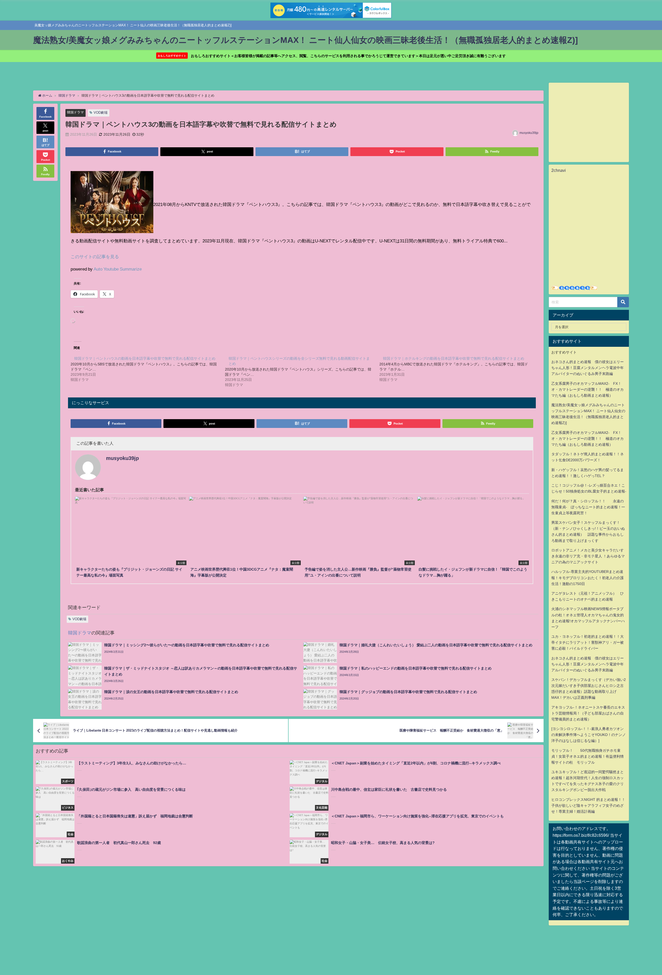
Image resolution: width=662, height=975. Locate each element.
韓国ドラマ (75, 112)
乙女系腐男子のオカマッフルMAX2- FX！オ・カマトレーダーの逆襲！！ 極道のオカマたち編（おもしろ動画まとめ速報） (587, 389)
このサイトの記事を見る (95, 256)
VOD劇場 (101, 112)
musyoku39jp (529, 132)
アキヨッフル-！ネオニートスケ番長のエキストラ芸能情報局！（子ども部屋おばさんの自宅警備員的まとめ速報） (588, 713)
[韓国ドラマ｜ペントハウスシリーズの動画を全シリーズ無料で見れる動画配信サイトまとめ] (302, 371)
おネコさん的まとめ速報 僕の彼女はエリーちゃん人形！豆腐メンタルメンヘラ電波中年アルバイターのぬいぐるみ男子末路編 (587, 367)
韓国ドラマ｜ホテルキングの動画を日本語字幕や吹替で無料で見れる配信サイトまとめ (453, 358)
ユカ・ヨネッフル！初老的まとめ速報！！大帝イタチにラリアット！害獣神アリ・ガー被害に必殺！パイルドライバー (587, 642)
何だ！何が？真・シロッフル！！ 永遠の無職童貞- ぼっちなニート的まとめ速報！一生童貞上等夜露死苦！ (588, 507)
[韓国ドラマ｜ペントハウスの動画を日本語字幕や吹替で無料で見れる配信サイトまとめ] (148, 368)
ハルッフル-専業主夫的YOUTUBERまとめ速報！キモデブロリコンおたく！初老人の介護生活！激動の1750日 (587, 577)
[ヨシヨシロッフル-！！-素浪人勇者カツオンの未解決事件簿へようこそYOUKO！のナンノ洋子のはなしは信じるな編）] (588, 734)
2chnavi (558, 170)
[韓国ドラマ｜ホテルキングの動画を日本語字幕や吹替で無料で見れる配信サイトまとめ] (456, 368)
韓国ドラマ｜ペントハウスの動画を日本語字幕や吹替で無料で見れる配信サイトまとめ (144, 358)
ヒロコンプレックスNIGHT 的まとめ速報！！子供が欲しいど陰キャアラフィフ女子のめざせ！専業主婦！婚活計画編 (588, 805)
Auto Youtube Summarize (118, 269)
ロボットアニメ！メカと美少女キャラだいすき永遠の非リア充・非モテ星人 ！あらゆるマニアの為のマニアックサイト (588, 556)
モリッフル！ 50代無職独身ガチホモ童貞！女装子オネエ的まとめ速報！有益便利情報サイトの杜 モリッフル (587, 756)
